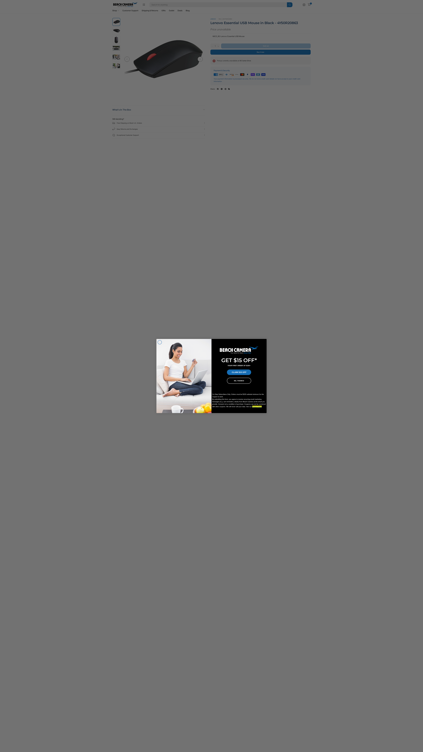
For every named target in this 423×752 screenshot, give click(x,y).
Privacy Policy (257, 406)
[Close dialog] (160, 342)
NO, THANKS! (239, 381)
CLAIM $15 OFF (239, 372)
